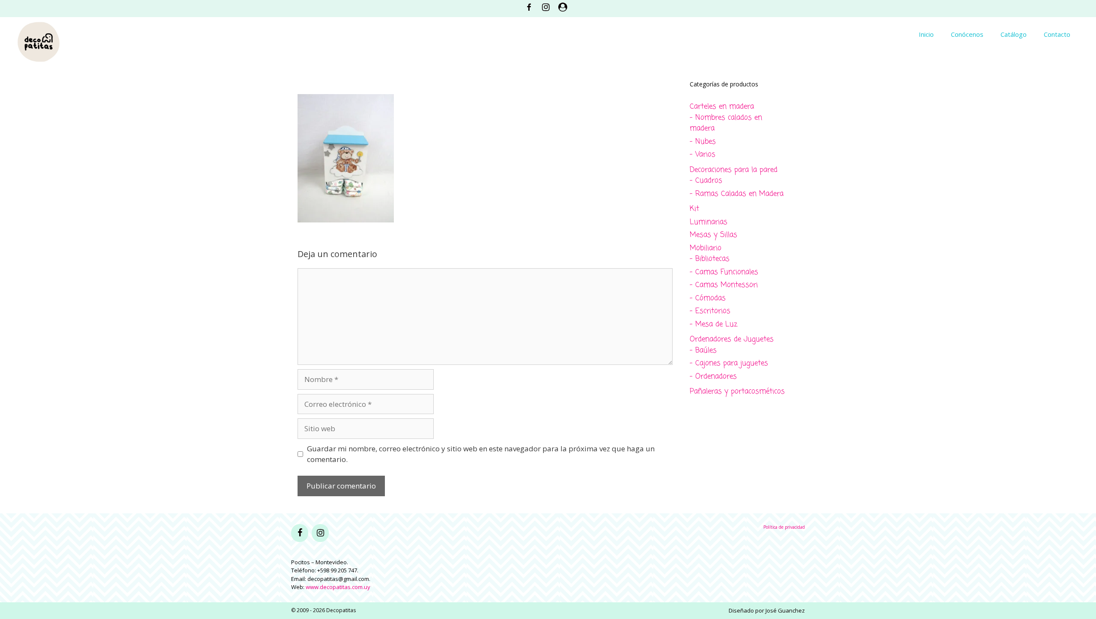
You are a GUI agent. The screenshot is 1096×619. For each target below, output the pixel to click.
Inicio (926, 34)
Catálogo (1014, 34)
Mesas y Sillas (713, 235)
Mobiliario (705, 248)
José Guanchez (785, 610)
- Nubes (703, 141)
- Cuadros (706, 180)
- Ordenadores (713, 376)
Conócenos (967, 34)
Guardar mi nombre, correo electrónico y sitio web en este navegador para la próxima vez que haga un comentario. (481, 454)
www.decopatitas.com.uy (338, 587)
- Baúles (703, 350)
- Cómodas (708, 298)
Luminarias (708, 222)
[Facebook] (299, 533)
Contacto (1057, 34)
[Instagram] (320, 533)
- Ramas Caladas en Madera (736, 194)
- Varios (702, 154)
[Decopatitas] (38, 41)
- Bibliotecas (710, 259)
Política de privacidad (784, 527)
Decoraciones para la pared (733, 170)
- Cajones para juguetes (729, 363)
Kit (694, 209)
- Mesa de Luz (713, 324)
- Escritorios (710, 311)
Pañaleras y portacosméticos (737, 391)
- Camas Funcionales (724, 272)
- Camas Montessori (724, 285)
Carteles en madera (722, 106)
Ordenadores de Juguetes (732, 339)
